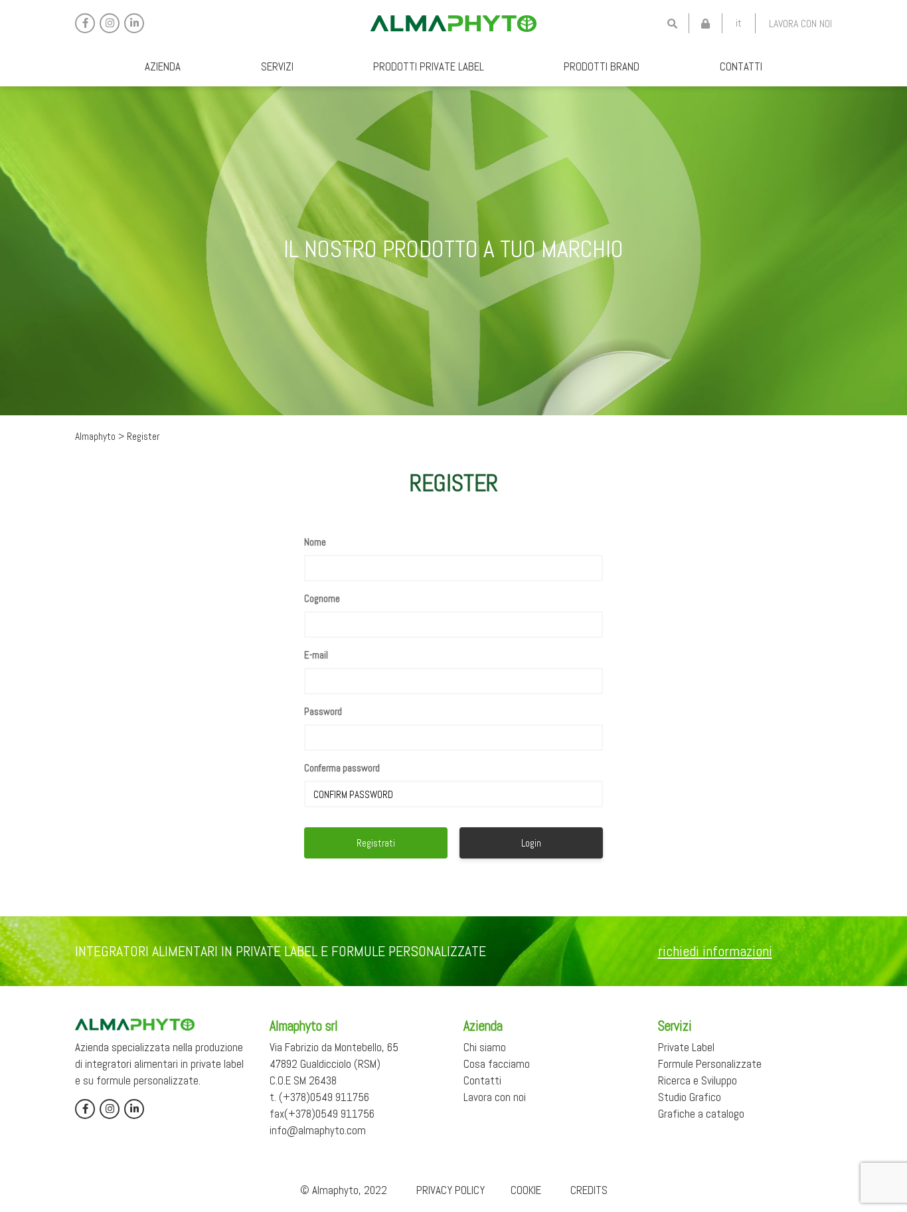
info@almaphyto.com (318, 1130)
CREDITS (589, 1190)
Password (323, 711)
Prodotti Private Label (428, 66)
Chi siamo (484, 1047)
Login (531, 843)
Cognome (322, 598)
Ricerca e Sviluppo (697, 1080)
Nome (315, 542)
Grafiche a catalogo (701, 1113)
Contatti (741, 66)
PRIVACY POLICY (450, 1190)
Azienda (163, 66)
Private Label (686, 1047)
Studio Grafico (689, 1097)
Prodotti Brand (601, 66)
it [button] (739, 23)
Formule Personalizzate (710, 1064)
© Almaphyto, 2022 (343, 1190)
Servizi (277, 66)
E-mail (316, 655)
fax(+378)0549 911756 (322, 1113)
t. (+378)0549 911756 (319, 1097)
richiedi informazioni (715, 951)
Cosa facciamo (496, 1064)
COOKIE (526, 1190)
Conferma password (342, 767)
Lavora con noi (800, 24)
